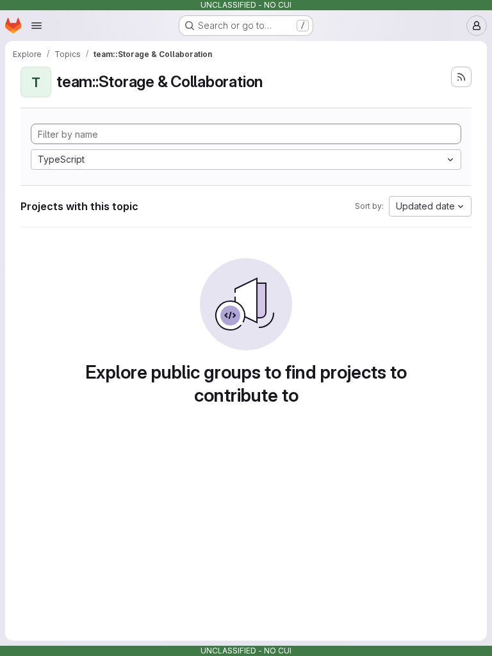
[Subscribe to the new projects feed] (461, 77)
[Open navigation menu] (36, 25)
